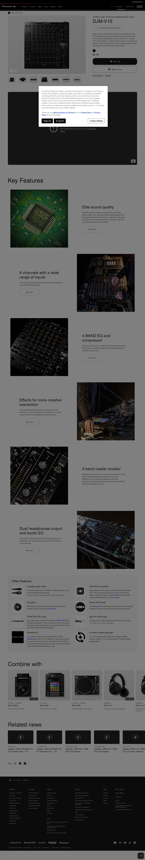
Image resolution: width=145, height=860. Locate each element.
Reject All (47, 121)
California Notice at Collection (64, 112)
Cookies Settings (96, 121)
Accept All (60, 121)
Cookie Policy (86, 112)
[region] (73, 106)
